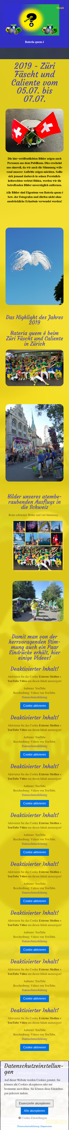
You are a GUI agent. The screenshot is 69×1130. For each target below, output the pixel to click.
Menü (60, 8)
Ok (56, 1121)
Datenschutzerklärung (34, 697)
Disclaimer (41, 1073)
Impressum (9, 1073)
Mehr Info (6, 1126)
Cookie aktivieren (34, 705)
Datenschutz (25, 1073)
